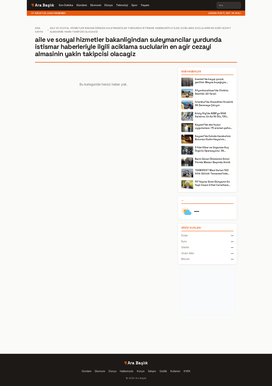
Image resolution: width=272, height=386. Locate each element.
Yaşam (145, 5)
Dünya (108, 5)
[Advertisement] (207, 291)
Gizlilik (163, 371)
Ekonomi (95, 5)
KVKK (187, 371)
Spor (134, 5)
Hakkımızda (126, 371)
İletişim (152, 371)
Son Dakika (66, 5)
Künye (141, 371)
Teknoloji (122, 5)
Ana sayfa (39, 30)
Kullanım (175, 371)
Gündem (81, 5)
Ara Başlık (42, 5)
